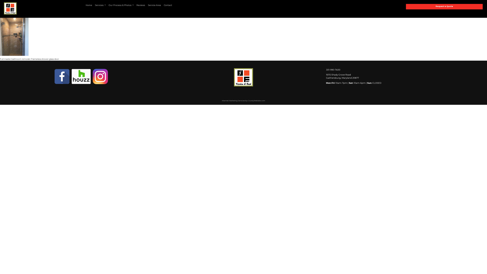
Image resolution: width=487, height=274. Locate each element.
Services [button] (99, 5)
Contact (168, 5)
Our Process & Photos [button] (120, 5)
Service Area (154, 5)
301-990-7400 (333, 69)
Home (89, 5)
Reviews (140, 5)
